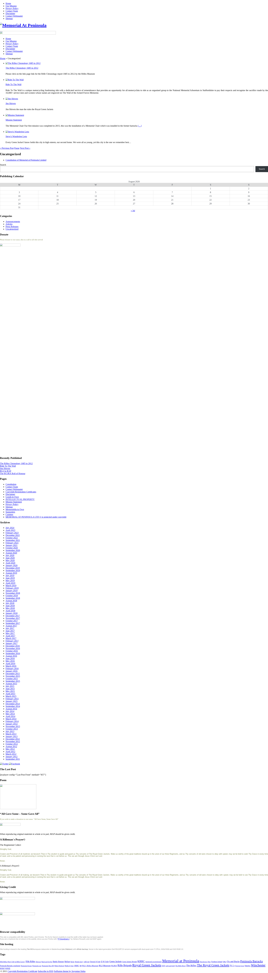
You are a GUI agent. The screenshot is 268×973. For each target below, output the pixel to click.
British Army (79, 962)
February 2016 (12, 668)
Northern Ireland (216, 962)
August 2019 (11, 573)
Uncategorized (12, 229)
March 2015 (11, 696)
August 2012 (11, 746)
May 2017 (10, 633)
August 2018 (11, 600)
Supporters (10, 512)
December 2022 (13, 535)
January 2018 (11, 613)
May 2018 (10, 608)
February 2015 (12, 699)
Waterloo (247, 966)
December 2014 (13, 704)
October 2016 (12, 651)
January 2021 (11, 545)
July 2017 (10, 628)
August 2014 (11, 709)
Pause (16, 148)
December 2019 (13, 568)
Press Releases (12, 226)
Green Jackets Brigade (129, 962)
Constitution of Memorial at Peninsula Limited (26, 160)
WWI (2, 968)
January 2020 (11, 565)
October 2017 (12, 621)
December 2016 (13, 646)
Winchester (258, 965)
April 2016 (10, 663)
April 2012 (10, 751)
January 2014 (11, 724)
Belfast (67, 962)
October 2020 (12, 548)
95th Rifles (30, 961)
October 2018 (12, 595)
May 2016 (10, 661)
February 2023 (12, 533)
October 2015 (12, 678)
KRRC (141, 961)
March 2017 (11, 638)
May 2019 (10, 580)
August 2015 (11, 683)
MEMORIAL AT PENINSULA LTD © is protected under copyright (36, 517)
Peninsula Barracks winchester (10, 966)
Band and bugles (46, 962)
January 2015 (11, 701)
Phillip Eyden (69, 966)
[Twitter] (4, 764)
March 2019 (11, 585)
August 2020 (11, 553)
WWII (7, 968)
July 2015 (10, 686)
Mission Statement (14, 120)
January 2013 (11, 736)
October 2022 (12, 538)
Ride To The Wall (13, 84)
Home (8, 3)
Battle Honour (58, 961)
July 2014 (10, 711)
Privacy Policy (12, 8)
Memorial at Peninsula (180, 961)
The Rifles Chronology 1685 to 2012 (22, 68)
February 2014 (12, 721)
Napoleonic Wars (205, 962)
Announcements (13, 221)
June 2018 (10, 605)
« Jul (133, 210)
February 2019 (12, 588)
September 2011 (13, 759)
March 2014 (11, 719)
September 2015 (13, 681)
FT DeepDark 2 (63, 939)
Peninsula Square (26, 966)
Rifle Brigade (125, 965)
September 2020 (13, 550)
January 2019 (11, 590)
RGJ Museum (105, 965)
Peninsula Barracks (251, 961)
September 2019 (13, 570)
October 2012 (12, 744)
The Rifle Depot (180, 966)
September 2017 (13, 623)
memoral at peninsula (153, 962)
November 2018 (13, 593)
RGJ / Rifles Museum (90, 966)
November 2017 (13, 618)
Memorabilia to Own (15, 509)
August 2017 (11, 626)
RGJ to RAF (5, 471)
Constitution (11, 484)
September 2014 (13, 706)
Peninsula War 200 (48, 966)
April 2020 (10, 563)
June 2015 (10, 688)
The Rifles (191, 965)
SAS (163, 966)
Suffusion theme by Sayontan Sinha (69, 971)
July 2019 (10, 575)
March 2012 (11, 754)
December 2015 (13, 673)
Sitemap (9, 18)
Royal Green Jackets (146, 965)
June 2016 (10, 658)
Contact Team (12, 11)
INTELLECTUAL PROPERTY (20, 499)
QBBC (76, 966)
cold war (86, 962)
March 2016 (11, 666)
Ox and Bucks (233, 961)
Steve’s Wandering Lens (16, 136)
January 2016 (11, 671)
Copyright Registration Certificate (22, 971)
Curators (9, 514)
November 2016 (13, 648)
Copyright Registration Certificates (21, 492)
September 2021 (13, 540)
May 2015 (10, 691)
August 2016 (11, 656)
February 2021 (12, 543)
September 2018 (13, 598)
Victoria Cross (239, 966)
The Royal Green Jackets (213, 965)
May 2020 (10, 560)
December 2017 (13, 616)
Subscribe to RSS (45, 971)
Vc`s (232, 965)
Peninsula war (36, 966)
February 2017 (12, 641)
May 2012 (10, 749)
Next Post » (25, 148)
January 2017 (11, 643)
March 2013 (11, 734)
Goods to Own (12, 497)
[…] (140, 126)
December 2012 (13, 739)
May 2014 (10, 714)
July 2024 (10, 528)
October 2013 (12, 729)
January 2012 (11, 756)
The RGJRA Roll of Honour (12, 473)
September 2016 (13, 653)
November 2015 (13, 676)
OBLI (224, 962)
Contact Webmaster (14, 16)
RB (81, 966)
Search (3, 165)
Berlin (72, 962)
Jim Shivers (11, 103)
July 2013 (10, 731)
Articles (9, 224)
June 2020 (10, 558)
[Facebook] (14, 764)
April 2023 (10, 530)
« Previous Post (7, 148)
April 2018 (10, 611)
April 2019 (10, 583)
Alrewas (38, 962)
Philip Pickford (59, 966)
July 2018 (10, 603)
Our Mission (11, 6)
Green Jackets (115, 961)
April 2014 (10, 716)
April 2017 (10, 636)
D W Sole (105, 962)
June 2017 (10, 631)
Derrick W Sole (95, 962)
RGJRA (114, 966)
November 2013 (13, 726)
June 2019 (10, 578)
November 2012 (13, 741)
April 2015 (10, 693)
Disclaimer (10, 13)
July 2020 (10, 555)
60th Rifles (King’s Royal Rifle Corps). (12, 962)
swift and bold (170, 966)
